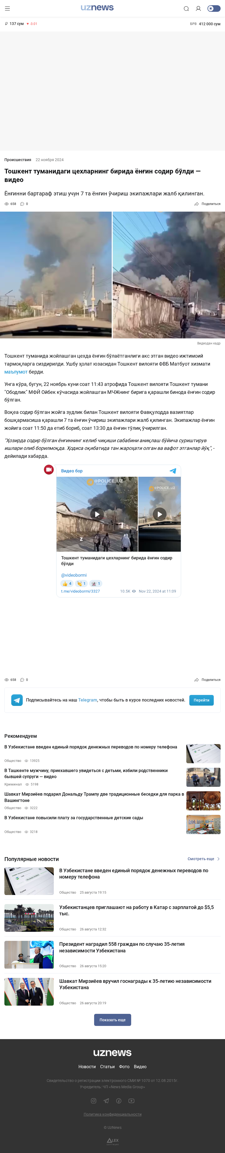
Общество (67, 892)
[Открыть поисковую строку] (186, 8)
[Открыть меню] (7, 8)
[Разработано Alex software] (113, 1141)
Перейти (201, 700)
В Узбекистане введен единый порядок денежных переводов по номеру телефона (133, 874)
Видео (140, 1066)
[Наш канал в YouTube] (131, 1101)
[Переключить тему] (214, 8)
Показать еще (113, 1020)
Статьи (107, 1066)
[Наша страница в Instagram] (93, 1101)
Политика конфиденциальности (113, 1114)
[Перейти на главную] (97, 8)
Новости (87, 1066)
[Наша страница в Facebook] (119, 1101)
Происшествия (17, 160)
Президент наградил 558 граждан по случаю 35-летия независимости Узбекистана (122, 947)
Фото (124, 1066)
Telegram (87, 700)
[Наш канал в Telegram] (106, 1101)
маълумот (16, 372)
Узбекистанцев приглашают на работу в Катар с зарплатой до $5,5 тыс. (136, 910)
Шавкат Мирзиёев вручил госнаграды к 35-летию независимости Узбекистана (135, 984)
